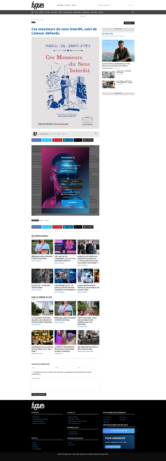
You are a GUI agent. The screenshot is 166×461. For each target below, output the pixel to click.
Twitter (123, 419)
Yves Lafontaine (36, 324)
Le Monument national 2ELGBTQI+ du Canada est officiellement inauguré (41, 320)
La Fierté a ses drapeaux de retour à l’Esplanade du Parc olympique (64, 349)
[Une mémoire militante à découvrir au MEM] (88, 337)
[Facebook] (129, 5)
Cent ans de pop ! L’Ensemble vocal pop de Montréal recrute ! (65, 259)
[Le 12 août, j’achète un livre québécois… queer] (108, 84)
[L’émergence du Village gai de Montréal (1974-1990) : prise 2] (42, 337)
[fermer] (90, 148)
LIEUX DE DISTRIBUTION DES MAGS (115, 425)
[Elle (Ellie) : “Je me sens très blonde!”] (42, 276)
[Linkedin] (104, 419)
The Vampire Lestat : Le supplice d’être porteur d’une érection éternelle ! (65, 288)
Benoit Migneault (44, 134)
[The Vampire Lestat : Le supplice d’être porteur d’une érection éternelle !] (65, 276)
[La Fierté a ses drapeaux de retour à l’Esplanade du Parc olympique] (65, 337)
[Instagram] (131, 5)
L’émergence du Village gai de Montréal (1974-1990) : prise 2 (42, 349)
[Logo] (44, 5)
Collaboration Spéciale (107, 68)
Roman (47, 220)
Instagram (124, 417)
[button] (132, 12)
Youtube (108, 422)
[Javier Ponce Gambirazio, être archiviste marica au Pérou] (118, 51)
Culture (38, 20)
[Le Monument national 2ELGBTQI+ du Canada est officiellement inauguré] (42, 308)
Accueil (33, 20)
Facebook (108, 417)
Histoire (42, 220)
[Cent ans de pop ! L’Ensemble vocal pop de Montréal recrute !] (65, 247)
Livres (42, 20)
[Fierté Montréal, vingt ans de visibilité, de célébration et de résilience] (88, 308)
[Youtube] (104, 422)
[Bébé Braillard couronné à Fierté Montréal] (42, 247)
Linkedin (108, 419)
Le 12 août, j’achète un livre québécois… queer (124, 81)
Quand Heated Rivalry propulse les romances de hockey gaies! (88, 288)
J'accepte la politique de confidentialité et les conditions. (71, 194)
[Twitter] (134, 5)
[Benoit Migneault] (36, 134)
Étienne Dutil (58, 353)
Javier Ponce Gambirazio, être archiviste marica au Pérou (116, 65)
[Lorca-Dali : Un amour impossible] (108, 74)
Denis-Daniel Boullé (37, 353)
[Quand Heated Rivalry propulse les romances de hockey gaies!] (88, 276)
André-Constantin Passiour (85, 351)
